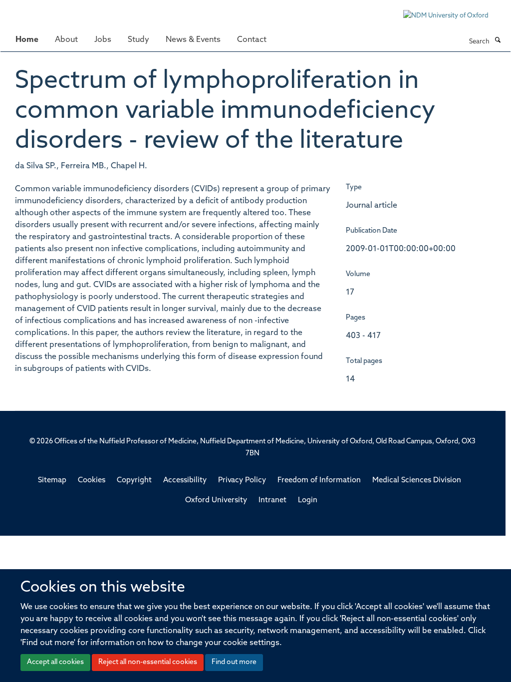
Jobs (102, 40)
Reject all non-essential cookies (147, 662)
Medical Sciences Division (416, 480)
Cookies (91, 480)
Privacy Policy (242, 480)
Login (307, 500)
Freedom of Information (319, 480)
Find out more (234, 662)
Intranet (272, 500)
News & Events (193, 40)
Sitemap (52, 480)
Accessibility (185, 480)
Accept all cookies (55, 662)
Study (138, 40)
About (66, 40)
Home (26, 40)
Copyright (134, 480)
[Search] (497, 40)
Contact (251, 40)
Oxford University (216, 500)
